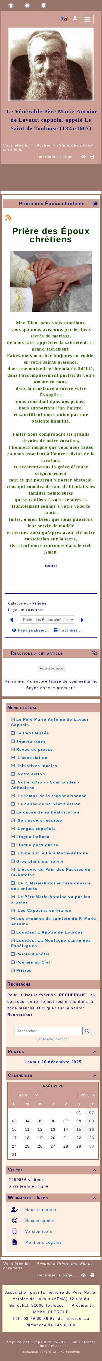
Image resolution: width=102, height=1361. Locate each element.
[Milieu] (27, 5)
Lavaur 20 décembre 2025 (52, 1062)
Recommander (39, 1220)
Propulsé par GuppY (25, 1342)
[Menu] (88, 19)
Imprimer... (70, 630)
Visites (52, 1170)
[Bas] (43, 5)
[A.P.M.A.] (51, 64)
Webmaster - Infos (52, 1197)
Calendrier (52, 1075)
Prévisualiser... (34, 630)
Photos (52, 1051)
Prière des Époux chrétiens (52, 203)
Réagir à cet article (51, 668)
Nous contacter (40, 1209)
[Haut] (11, 5)
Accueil (44, 145)
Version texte (38, 1231)
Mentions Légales (43, 1242)
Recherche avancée (53, 1039)
